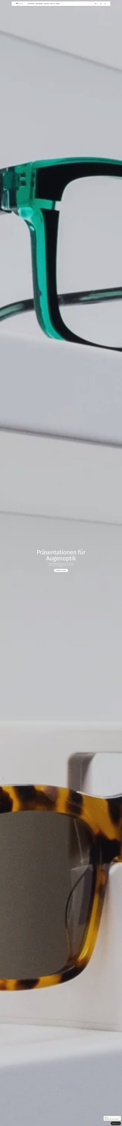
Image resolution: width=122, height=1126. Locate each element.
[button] (101, 4)
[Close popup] (119, 1117)
